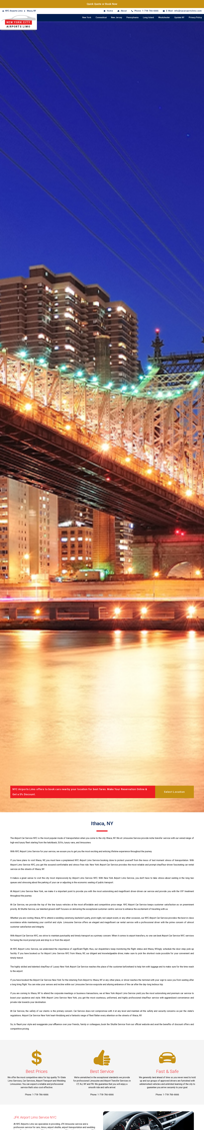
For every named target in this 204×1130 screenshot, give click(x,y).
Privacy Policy (195, 17)
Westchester (164, 17)
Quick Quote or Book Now (102, 4)
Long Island (148, 17)
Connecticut (101, 17)
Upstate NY (179, 17)
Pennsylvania (132, 17)
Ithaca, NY (31, 11)
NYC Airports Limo (14, 11)
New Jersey (116, 17)
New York (86, 17)
